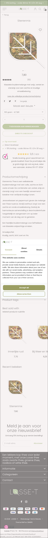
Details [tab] (39, 250)
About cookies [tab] (24, 249)
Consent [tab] (8, 250)
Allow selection (24, 294)
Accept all (24, 287)
